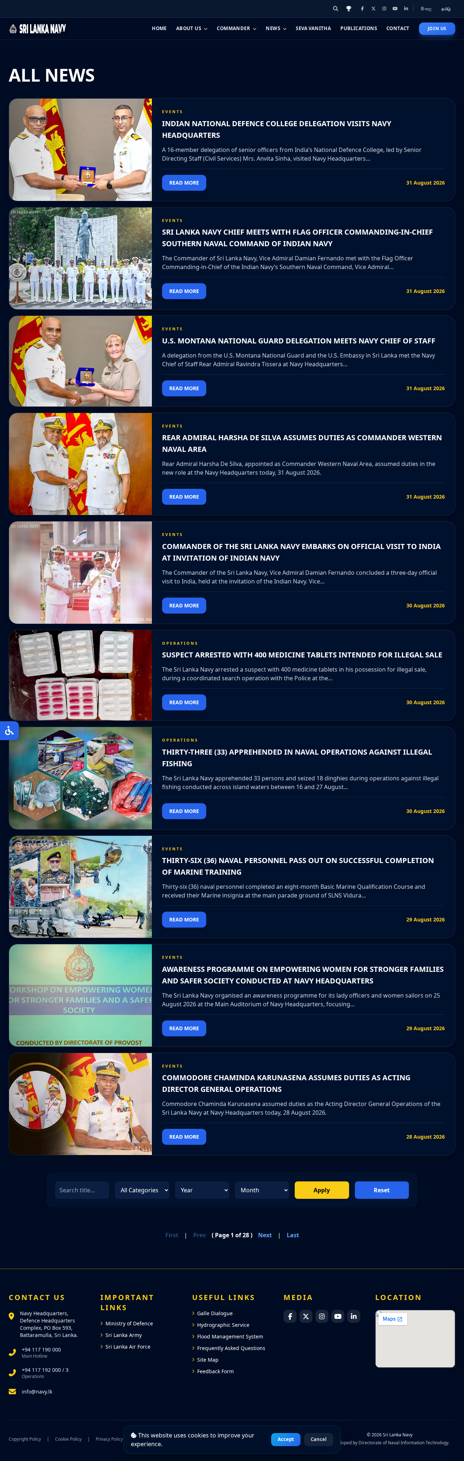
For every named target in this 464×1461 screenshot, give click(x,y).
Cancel (319, 1439)
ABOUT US (188, 28)
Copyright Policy (25, 1439)
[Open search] (336, 9)
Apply (322, 1190)
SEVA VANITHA (313, 28)
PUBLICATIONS (358, 28)
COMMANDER (233, 28)
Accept (286, 1439)
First (171, 1235)
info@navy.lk (37, 1391)
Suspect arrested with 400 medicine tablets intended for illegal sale (302, 655)
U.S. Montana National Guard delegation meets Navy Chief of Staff (298, 341)
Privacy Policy (109, 1439)
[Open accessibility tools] (9, 730)
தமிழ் (446, 8)
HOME (159, 28)
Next (265, 1235)
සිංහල (427, 8)
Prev (199, 1235)
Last (293, 1235)
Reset (382, 1190)
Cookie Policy (68, 1439)
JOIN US (437, 28)
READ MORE (184, 182)
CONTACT (398, 28)
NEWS (273, 28)
